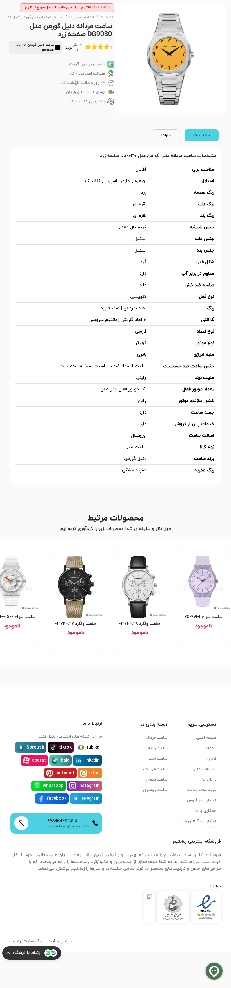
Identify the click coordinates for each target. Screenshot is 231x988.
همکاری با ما (205, 811)
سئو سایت (33, 941)
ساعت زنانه (158, 748)
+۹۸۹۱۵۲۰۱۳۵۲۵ (62, 820)
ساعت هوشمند (155, 769)
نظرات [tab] (166, 135)
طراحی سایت (60, 941)
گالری (211, 758)
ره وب (15, 941)
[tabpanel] (115, 316)
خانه (104, 17)
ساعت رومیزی (155, 790)
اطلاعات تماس (204, 769)
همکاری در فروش (201, 800)
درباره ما (209, 779)
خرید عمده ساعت (201, 790)
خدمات (210, 748)
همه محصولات (81, 17)
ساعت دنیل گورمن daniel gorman (35, 47)
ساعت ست (158, 758)
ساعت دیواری (156, 779)
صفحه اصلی (206, 737)
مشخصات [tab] (201, 135)
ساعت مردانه (157, 737)
